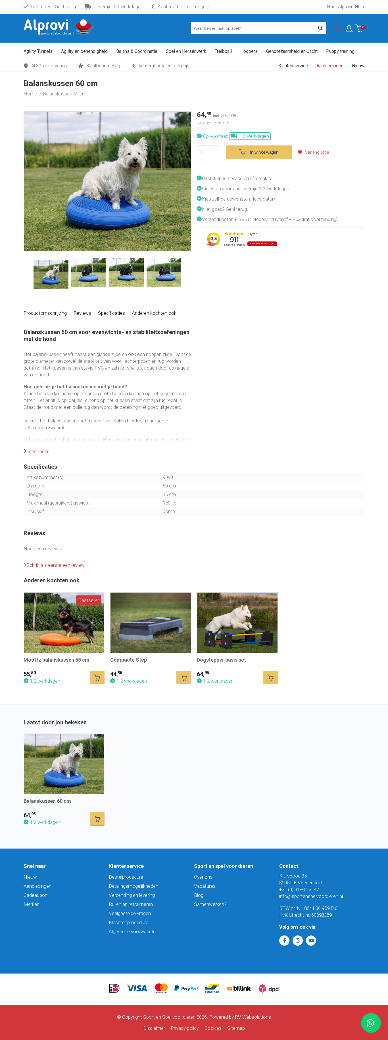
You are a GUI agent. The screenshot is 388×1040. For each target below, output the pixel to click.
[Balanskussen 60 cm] (107, 115)
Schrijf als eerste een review (55, 565)
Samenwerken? (210, 904)
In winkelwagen (264, 152)
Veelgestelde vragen (130, 913)
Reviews (82, 313)
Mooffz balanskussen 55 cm (56, 660)
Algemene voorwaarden (133, 931)
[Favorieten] (338, 30)
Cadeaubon (35, 895)
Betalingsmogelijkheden (133, 886)
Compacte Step (128, 660)
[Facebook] (284, 940)
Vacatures (205, 886)
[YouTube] (311, 940)
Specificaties (111, 313)
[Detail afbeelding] (88, 272)
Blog (198, 895)
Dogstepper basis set (221, 660)
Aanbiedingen (37, 886)
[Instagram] (298, 940)
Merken (31, 904)
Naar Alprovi (339, 6)
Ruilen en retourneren (131, 904)
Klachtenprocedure (128, 922)
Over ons (203, 877)
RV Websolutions (253, 1017)
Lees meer (37, 451)
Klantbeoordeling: (103, 65)
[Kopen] (97, 677)
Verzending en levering (132, 895)
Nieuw (30, 877)
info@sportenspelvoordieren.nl (311, 896)
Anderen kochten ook (154, 313)
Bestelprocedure (126, 877)
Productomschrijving (45, 313)
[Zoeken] (320, 28)
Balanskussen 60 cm (47, 801)
